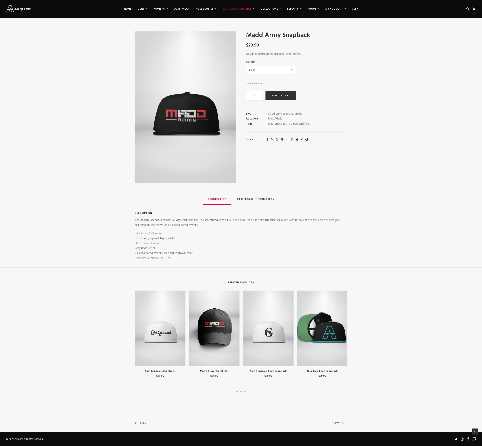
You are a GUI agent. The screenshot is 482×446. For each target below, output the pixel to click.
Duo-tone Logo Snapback (322, 371)
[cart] (473, 9)
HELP (355, 8)
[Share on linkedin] (287, 139)
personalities (301, 124)
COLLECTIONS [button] (269, 8)
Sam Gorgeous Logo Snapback (268, 371)
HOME (127, 8)
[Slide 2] (241, 391)
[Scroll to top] (475, 431)
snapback (280, 124)
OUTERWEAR (181, 8)
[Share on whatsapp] (292, 139)
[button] (468, 9)
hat (290, 124)
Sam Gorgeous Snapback (160, 371)
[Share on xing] (301, 139)
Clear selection (254, 84)
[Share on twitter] (272, 139)
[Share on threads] (277, 139)
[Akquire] (18, 9)
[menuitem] (127, 9)
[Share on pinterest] (282, 139)
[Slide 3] (245, 391)
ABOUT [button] (312, 8)
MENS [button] (140, 8)
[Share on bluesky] (296, 139)
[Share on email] (306, 139)
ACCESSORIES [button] (205, 8)
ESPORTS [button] (293, 8)
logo (271, 124)
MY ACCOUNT (334, 8)
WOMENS (159, 8)
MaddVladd (275, 118)
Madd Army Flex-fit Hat (214, 371)
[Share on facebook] (267, 139)
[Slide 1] (237, 391)
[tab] (255, 200)
